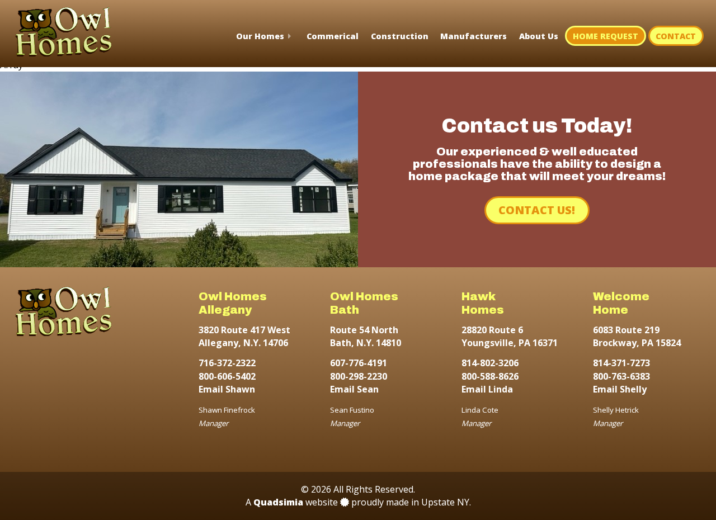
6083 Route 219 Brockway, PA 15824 (637, 336)
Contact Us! (536, 210)
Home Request (605, 36)
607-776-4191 (358, 363)
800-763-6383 (621, 376)
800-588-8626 (490, 376)
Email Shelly (620, 389)
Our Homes (260, 36)
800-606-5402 (227, 376)
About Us (538, 36)
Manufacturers (473, 36)
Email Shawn (227, 389)
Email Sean (354, 389)
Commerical (333, 36)
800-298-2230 (358, 376)
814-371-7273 (621, 363)
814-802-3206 (490, 363)
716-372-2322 (227, 363)
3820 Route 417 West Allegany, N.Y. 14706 (244, 336)
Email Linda (487, 389)
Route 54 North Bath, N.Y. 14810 (365, 336)
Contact (676, 36)
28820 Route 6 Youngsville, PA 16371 (509, 336)
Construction (399, 36)
